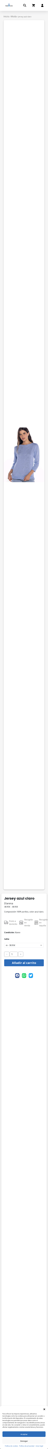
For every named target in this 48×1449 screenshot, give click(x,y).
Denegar (24, 1441)
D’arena (8, 903)
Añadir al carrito (24, 963)
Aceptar (24, 1434)
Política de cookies (11, 1446)
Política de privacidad (26, 1446)
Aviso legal (39, 1446)
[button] (44, 1409)
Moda (14, 16)
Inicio (6, 16)
